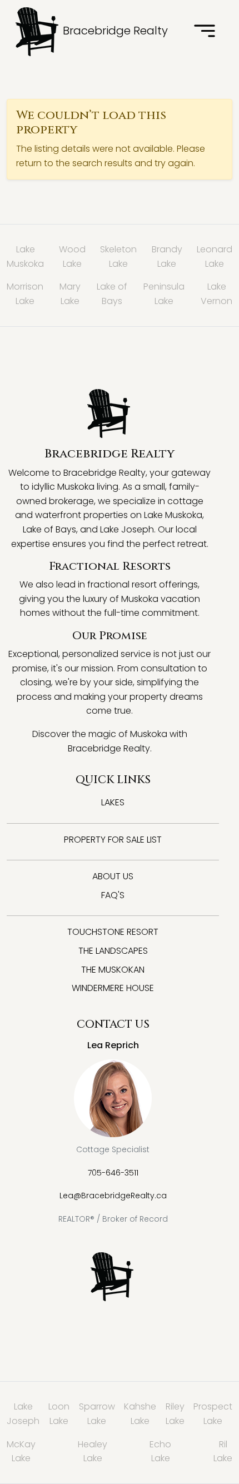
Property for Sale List (113, 839)
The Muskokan (113, 969)
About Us (112, 876)
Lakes (113, 802)
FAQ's (113, 895)
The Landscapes (113, 950)
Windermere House (113, 988)
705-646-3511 (113, 1172)
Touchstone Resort (112, 931)
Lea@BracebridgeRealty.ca (113, 1195)
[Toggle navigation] (204, 32)
